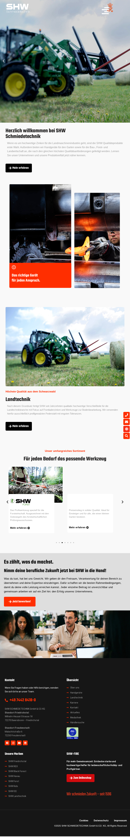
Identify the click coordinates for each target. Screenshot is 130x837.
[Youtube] (19, 743)
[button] (4, 61)
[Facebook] (7, 743)
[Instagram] (13, 743)
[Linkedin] (25, 743)
